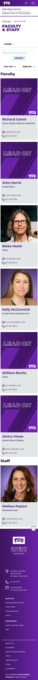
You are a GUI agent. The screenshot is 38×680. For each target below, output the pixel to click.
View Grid (8, 66)
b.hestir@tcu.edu (12, 258)
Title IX (7, 656)
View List (27, 66)
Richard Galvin (14, 119)
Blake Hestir (12, 246)
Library (8, 615)
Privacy (8, 664)
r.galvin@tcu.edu (12, 131)
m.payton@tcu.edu (13, 518)
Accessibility (9, 647)
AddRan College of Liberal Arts (11, 9)
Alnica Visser (13, 436)
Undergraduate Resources (14, 603)
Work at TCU (9, 643)
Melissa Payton (14, 506)
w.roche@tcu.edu (13, 385)
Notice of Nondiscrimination (15, 652)
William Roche (14, 373)
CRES (7, 629)
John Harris (11, 183)
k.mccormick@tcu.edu (15, 322)
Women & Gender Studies (14, 625)
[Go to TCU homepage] (6, 3)
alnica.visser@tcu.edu (14, 449)
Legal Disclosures (11, 660)
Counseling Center (12, 611)
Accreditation (10, 668)
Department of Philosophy (16, 13)
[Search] (26, 3)
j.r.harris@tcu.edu (13, 195)
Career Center (10, 607)
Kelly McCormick (16, 309)
